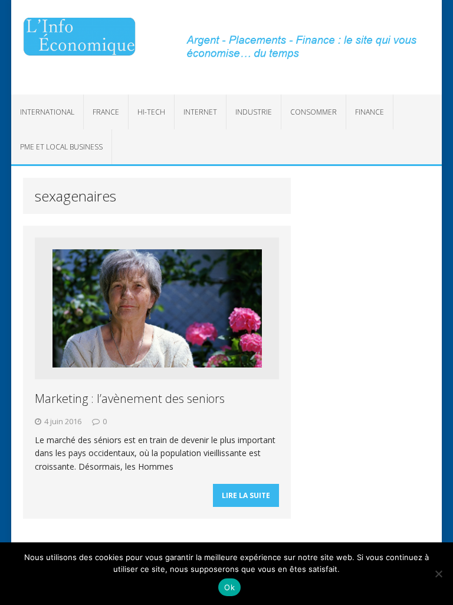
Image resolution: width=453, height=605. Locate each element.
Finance (369, 112)
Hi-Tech (151, 112)
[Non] (438, 574)
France (106, 112)
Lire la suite (246, 495)
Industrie (253, 112)
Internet (200, 112)
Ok (229, 587)
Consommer (313, 112)
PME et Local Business (61, 147)
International (47, 112)
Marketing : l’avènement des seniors (130, 398)
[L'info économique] (79, 36)
